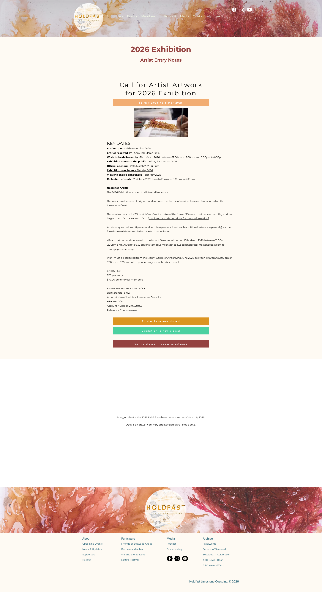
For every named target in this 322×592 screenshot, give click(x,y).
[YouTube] (185, 558)
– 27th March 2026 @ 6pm (133, 165)
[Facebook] (234, 10)
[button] (132, 16)
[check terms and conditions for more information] (178, 218)
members (137, 279)
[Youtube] (249, 10)
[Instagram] (242, 10)
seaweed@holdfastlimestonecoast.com (198, 244)
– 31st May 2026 (130, 170)
